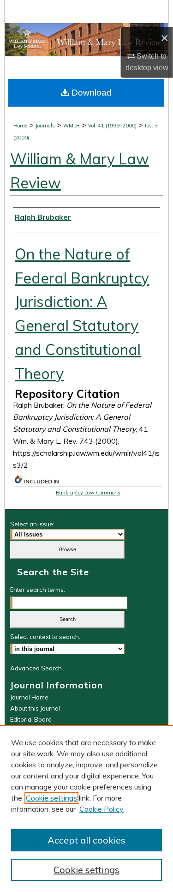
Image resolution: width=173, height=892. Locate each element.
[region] (86, 808)
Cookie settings (51, 797)
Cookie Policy (101, 809)
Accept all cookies (86, 840)
